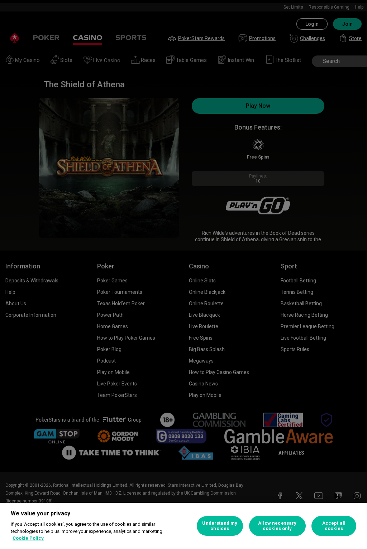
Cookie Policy (28, 538)
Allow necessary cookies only (277, 525)
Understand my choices (219, 525)
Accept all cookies (333, 525)
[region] (183, 526)
